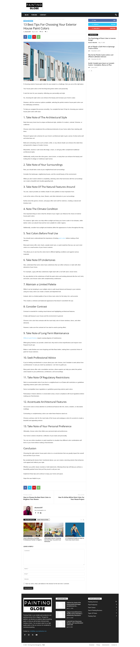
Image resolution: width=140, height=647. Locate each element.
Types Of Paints (92, 613)
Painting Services (32, 19)
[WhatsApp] (38, 37)
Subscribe (112, 28)
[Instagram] (38, 513)
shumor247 (28, 31)
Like (114, 20)
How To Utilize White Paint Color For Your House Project (71, 498)
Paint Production (92, 604)
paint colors (62, 238)
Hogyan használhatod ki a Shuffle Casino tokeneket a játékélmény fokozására (74, 613)
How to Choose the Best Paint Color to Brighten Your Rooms (37, 498)
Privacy (98, 645)
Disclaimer (91, 645)
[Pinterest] (34, 37)
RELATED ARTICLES (29, 519)
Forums (34, 15)
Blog (26, 15)
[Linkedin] (41, 513)
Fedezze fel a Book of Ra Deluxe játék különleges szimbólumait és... (74, 604)
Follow (113, 24)
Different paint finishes (30, 338)
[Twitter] (30, 37)
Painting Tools (92, 616)
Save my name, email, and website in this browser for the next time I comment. (47, 583)
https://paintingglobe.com (40, 510)
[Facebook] (25, 37)
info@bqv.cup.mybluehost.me (38, 631)
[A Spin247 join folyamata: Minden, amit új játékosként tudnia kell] (60, 623)
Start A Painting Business (95, 610)
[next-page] (83, 520)
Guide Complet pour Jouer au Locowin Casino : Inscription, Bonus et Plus (101, 64)
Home (24, 19)
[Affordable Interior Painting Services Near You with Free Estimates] (53, 530)
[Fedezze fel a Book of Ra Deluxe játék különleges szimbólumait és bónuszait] (60, 605)
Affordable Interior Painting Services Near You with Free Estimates (52, 539)
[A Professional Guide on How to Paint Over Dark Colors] (74, 530)
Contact (43, 15)
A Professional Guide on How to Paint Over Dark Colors (74, 539)
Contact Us (114, 645)
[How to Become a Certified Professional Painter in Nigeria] (32, 530)
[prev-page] (81, 520)
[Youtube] (37, 635)
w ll (89, 50)
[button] (116, 15)
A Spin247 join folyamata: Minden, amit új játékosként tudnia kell (75, 622)
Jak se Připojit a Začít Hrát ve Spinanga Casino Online (101, 47)
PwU (43, 645)
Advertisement (105, 645)
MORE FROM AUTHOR (42, 519)
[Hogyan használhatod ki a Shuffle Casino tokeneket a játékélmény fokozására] (60, 614)
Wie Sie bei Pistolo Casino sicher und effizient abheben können (100, 56)
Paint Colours (92, 607)
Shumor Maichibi (92, 42)
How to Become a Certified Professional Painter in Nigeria (32, 539)
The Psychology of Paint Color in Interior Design (102, 39)
